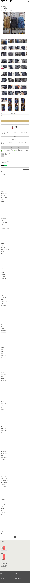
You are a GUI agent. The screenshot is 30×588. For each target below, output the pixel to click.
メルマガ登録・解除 (2, 578)
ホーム (1, 5)
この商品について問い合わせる (5, 159)
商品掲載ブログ (15, 139)
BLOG (1, 573)
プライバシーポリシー (2, 581)
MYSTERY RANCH (5, 7)
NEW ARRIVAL (4, 6)
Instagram (16, 573)
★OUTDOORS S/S (5, 8)
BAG (3, 5)
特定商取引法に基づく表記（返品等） (5, 161)
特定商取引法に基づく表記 (18, 578)
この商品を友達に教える (4, 162)
